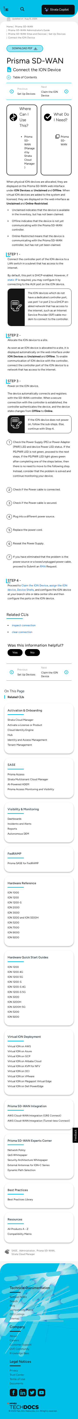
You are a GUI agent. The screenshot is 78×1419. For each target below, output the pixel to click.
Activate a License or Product (25, 725)
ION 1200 (13, 897)
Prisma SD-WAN (24, 26)
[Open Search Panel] (22, 9)
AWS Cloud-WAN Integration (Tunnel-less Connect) (39, 1120)
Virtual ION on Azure (20, 1051)
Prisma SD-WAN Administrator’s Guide (29, 30)
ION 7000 (13, 927)
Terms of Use (17, 1379)
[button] (75, 1135)
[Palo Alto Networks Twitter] (32, 1395)
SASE (14, 1250)
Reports (12, 828)
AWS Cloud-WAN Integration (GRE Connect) (34, 1115)
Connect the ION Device (21, 37)
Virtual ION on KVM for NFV (24, 1066)
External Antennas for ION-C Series (29, 1165)
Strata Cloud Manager (20, 719)
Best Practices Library (20, 1199)
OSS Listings (17, 1314)
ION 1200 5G (15, 976)
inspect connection (24, 625)
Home (9, 26)
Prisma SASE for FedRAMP (23, 863)
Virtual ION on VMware (21, 1076)
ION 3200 (13, 996)
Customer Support (20, 1344)
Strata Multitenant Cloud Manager (28, 779)
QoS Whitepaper (17, 1155)
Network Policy (16, 1150)
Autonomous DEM (18, 833)
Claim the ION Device (34, 585)
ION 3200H (14, 1001)
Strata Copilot (59, 9)
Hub (10, 734)
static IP (12, 279)
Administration (27, 1250)
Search (14, 1301)
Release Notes (18, 1296)
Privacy (14, 1370)
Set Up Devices (57, 34)
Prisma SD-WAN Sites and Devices (27, 34)
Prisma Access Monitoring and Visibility (31, 789)
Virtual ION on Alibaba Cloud (24, 1061)
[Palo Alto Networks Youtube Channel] (41, 1395)
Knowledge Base (19, 1353)
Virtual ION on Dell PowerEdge (26, 1086)
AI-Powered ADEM (18, 784)
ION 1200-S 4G (17, 986)
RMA (43, 566)
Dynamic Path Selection (22, 1170)
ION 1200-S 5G (17, 992)
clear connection (22, 632)
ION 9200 (13, 937)
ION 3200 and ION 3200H (23, 917)
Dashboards (14, 818)
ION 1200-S (14, 902)
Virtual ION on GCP (19, 1056)
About (13, 1335)
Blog (12, 1305)
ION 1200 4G (15, 971)
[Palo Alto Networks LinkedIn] (23, 1395)
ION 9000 (14, 932)
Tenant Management (20, 744)
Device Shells (25, 589)
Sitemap (14, 1318)
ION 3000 (14, 912)
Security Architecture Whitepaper (28, 1160)
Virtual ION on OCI (18, 1071)
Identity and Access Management (27, 739)
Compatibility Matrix (20, 1233)
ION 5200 (13, 922)
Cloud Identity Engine (21, 729)
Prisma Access (16, 774)
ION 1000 (13, 892)
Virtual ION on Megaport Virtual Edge (30, 1081)
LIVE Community (19, 1348)
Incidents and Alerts (19, 823)
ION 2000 (14, 907)
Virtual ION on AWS (19, 1046)
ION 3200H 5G (16, 1006)
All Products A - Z (18, 1229)
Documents (16, 1383)
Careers (14, 1340)
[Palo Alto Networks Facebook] (14, 1395)
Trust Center (17, 1374)
